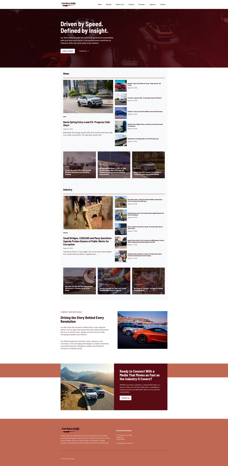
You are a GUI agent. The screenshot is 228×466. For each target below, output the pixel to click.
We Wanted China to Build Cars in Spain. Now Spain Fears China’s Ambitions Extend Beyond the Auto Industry (145, 254)
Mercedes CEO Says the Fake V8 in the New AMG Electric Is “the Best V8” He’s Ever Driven (79, 288)
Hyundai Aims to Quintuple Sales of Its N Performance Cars (143, 139)
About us (153, 4)
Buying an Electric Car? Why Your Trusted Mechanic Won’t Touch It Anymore (112, 289)
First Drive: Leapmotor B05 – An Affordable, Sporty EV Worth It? (145, 98)
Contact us (125, 398)
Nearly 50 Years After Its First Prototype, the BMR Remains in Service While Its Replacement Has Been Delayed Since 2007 (146, 241)
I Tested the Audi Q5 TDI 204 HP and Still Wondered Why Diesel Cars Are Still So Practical (78, 172)
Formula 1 (141, 4)
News (100, 4)
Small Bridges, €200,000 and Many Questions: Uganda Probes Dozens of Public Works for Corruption (87, 241)
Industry (131, 4)
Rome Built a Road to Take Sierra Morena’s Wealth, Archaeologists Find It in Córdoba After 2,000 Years (145, 200)
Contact (162, 4)
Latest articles (67, 51)
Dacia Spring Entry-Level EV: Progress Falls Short (86, 123)
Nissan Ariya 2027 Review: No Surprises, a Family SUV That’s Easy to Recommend (147, 173)
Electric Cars (120, 4)
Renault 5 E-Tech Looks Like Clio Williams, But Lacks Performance (145, 111)
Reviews (109, 4)
